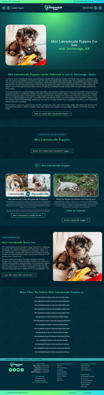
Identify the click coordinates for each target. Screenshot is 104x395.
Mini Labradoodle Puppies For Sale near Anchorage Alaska (52, 297)
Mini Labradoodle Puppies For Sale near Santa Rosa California (52, 336)
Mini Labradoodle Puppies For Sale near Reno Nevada (52, 340)
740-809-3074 (88, 8)
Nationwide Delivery (62, 368)
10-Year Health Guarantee (87, 376)
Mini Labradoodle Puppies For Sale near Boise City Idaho (52, 332)
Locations (17, 359)
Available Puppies (17, 8)
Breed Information (85, 366)
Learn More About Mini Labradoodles (18, 275)
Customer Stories (61, 376)
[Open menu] (4, 8)
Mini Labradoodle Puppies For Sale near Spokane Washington (52, 328)
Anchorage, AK (26, 359)
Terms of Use (72, 392)
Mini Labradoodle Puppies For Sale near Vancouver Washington (52, 320)
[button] (96, 2)
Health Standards (85, 384)
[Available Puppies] (8, 8)
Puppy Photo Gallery (62, 374)
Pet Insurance (84, 378)
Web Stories (60, 380)
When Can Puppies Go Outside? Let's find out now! (76, 199)
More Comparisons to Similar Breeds (27, 215)
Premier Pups (9, 359)
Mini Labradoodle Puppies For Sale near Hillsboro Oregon (52, 316)
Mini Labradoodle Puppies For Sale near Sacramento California (52, 348)
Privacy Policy (87, 392)
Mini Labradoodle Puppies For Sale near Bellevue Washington (52, 309)
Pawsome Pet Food (86, 382)
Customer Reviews (62, 372)
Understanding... (77, 215)
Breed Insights (84, 368)
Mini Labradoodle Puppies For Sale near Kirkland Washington (52, 301)
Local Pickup (60, 370)
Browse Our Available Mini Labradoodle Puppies (51, 151)
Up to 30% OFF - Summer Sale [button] (11, 1)
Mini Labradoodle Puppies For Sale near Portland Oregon (52, 324)
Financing (59, 366)
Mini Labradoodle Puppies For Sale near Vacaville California (52, 352)
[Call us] (96, 8)
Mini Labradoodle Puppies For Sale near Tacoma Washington (52, 313)
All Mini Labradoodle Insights (75, 220)
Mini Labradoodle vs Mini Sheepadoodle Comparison (28, 199)
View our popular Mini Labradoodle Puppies (51, 114)
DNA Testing (84, 386)
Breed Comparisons (86, 370)
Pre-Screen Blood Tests (87, 380)
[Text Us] (100, 8)
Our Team (59, 378)
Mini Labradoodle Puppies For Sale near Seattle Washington (52, 305)
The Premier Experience (64, 364)
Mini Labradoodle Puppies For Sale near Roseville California (52, 344)
